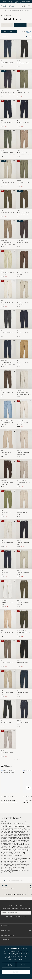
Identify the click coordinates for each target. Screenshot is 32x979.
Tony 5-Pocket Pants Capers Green (23, 91)
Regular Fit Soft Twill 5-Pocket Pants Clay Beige (24, 302)
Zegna (18, 509)
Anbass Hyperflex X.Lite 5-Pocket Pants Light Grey (8, 752)
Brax (2, 329)
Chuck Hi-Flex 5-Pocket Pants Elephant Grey (8, 332)
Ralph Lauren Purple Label (8, 420)
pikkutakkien (16, 842)
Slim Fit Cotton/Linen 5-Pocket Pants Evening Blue (24, 122)
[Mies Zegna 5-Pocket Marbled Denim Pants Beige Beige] (24, 498)
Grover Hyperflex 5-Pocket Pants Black (22, 662)
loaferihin (24, 847)
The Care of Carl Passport (16, 1)
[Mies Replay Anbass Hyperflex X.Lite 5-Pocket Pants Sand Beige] (24, 138)
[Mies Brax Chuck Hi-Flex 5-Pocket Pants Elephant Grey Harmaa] (8, 318)
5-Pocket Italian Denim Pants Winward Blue (7, 422)
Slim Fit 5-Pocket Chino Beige (24, 482)
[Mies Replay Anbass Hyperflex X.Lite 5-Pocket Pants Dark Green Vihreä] (8, 138)
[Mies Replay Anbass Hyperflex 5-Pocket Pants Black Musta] (24, 48)
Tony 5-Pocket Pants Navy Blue (7, 122)
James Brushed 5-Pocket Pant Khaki (8, 182)
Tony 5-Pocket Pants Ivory (7, 302)
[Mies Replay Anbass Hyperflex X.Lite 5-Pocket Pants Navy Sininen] (8, 48)
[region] (16, 889)
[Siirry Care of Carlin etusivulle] (7, 5)
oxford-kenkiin (15, 847)
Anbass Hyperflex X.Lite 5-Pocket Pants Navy (8, 61)
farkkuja (3, 824)
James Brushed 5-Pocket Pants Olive (8, 212)
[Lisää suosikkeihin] (14, 40)
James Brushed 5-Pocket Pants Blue (24, 542)
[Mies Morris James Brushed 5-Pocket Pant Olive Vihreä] (24, 588)
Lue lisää (20, 959)
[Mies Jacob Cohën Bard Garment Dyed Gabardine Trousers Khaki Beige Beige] (8, 228)
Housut (9, 14)
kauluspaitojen (5, 842)
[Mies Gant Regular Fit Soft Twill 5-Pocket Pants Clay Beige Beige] (24, 288)
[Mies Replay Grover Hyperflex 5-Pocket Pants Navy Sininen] (24, 678)
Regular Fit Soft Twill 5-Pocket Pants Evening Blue (24, 332)
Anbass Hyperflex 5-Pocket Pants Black (23, 61)
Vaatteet (3, 14)
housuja (3, 822)
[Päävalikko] (29, 5)
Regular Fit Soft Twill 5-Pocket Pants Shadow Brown (24, 272)
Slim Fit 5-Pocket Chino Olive (24, 632)
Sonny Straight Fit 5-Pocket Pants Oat (7, 452)
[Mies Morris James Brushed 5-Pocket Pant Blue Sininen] (24, 708)
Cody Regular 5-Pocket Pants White (7, 602)
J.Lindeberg (20, 419)
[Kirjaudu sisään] (22, 5)
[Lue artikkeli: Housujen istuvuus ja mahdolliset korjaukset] (10, 787)
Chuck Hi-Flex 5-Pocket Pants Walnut (8, 662)
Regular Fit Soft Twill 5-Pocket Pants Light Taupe (24, 362)
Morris (2, 89)
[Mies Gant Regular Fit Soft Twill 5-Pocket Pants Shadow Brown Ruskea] (24, 258)
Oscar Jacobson (21, 479)
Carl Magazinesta (11, 871)
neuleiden (25, 841)
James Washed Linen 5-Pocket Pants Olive (24, 182)
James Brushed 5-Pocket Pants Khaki (24, 572)
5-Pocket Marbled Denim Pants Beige (22, 512)
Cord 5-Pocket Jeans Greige (7, 692)
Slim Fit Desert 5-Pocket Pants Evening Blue (7, 572)
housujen (27, 859)
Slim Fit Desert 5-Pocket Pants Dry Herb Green (7, 512)
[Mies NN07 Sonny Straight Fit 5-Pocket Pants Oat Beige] (8, 438)
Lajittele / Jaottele (8, 30)
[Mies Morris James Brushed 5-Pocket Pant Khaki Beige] (24, 438)
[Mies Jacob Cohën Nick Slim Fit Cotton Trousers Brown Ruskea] (8, 468)
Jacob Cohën (4, 239)
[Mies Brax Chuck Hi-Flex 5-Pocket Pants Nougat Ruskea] (8, 378)
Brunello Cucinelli (22, 239)
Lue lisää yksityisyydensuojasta (16, 915)
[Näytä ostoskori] (27, 5)
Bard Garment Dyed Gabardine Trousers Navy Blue (6, 362)
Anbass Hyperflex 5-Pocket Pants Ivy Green (23, 212)
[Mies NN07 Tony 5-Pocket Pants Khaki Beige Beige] (8, 618)
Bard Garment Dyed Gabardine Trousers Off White (24, 392)
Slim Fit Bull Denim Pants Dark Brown (22, 241)
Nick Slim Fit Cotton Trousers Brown (7, 482)
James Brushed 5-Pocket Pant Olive (24, 602)
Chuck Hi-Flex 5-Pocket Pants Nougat (8, 392)
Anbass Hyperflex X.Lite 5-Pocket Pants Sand (24, 151)
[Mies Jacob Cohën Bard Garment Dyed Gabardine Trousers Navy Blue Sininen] (8, 348)
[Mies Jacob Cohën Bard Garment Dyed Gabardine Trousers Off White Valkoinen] (24, 378)
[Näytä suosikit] (24, 5)
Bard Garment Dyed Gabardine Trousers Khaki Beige (6, 241)
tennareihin (4, 848)
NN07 (18, 89)
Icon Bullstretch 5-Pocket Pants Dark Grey (7, 722)
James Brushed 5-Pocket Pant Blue (8, 91)
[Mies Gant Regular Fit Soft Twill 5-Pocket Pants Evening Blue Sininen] (24, 318)
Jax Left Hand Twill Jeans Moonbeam (22, 422)
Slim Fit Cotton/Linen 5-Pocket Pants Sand (7, 542)
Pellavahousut (7, 24)
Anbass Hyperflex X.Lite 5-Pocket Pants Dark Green (8, 151)
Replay (2, 59)
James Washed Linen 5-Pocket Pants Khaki (8, 272)
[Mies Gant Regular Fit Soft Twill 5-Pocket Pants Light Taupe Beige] (24, 348)
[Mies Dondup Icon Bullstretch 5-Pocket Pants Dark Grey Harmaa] (8, 708)
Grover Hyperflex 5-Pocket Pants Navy (22, 692)
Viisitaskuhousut (20, 24)
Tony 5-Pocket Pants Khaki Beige (7, 632)
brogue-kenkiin (5, 847)
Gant (18, 119)
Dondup (3, 719)
